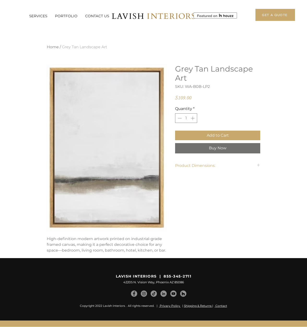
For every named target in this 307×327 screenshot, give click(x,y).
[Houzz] (183, 294)
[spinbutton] (186, 118)
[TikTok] (154, 294)
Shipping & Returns (198, 306)
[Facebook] (134, 294)
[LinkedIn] (163, 294)
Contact (221, 306)
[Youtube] (173, 294)
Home (53, 47)
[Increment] (193, 118)
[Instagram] (144, 294)
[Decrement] (179, 118)
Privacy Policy (170, 306)
